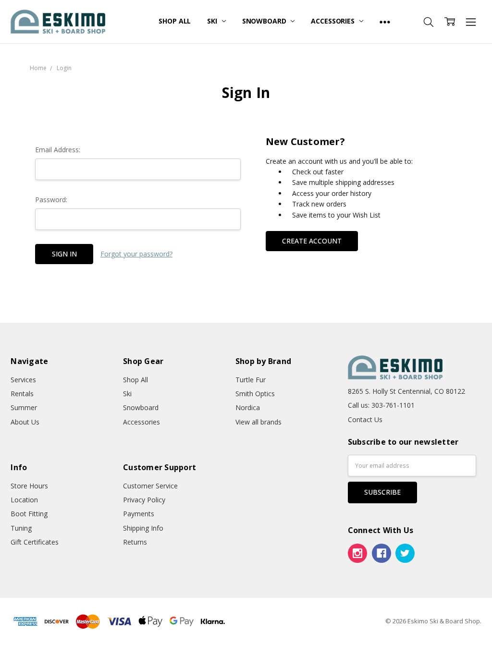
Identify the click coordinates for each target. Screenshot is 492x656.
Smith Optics (255, 393)
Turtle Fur (250, 379)
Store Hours (29, 485)
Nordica (247, 407)
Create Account (312, 240)
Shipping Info (143, 528)
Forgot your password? (136, 253)
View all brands (258, 421)
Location (24, 499)
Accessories (333, 20)
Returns (135, 542)
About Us (25, 421)
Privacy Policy (144, 499)
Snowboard (265, 20)
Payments (138, 513)
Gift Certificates (35, 542)
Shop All (175, 20)
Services (23, 379)
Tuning (21, 528)
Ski (213, 20)
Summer (24, 407)
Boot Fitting (29, 513)
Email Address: (57, 149)
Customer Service (150, 485)
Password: (51, 199)
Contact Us (365, 419)
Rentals (22, 393)
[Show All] (384, 21)
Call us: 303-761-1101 (381, 405)
